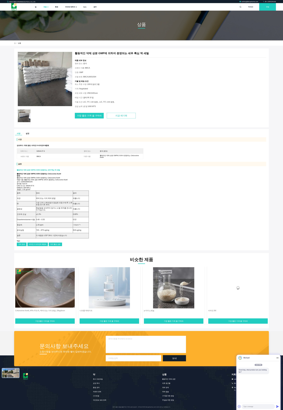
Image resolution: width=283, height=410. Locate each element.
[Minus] (277, 358)
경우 (95, 7)
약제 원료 (21, 244)
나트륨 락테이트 (21, 311)
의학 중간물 (166, 383)
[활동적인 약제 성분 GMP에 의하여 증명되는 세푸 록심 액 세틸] (45, 79)
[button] (18, 293)
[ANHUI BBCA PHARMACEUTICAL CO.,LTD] (14, 7)
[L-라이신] (238, 287)
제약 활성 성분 (55, 244)
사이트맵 (96, 396)
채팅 (267, 7)
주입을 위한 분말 (168, 400)
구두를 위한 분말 (168, 396)
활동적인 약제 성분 (168, 379)
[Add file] (239, 406)
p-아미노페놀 (85, 311)
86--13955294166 (270, 1)
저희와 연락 (97, 392)
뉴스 (84, 7)
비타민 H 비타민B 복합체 (37, 244)
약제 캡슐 (165, 392)
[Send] (277, 406)
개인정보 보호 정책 (99, 400)
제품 (45, 7)
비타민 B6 (148, 311)
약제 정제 (165, 387)
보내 (174, 358)
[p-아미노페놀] (109, 287)
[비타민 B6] (173, 287)
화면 (56, 7)
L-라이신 (211, 311)
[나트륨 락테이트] (45, 287)
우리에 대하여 (70, 7)
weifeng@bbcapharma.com (250, 1)
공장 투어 (96, 383)
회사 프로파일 (98, 379)
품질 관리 (96, 387)
